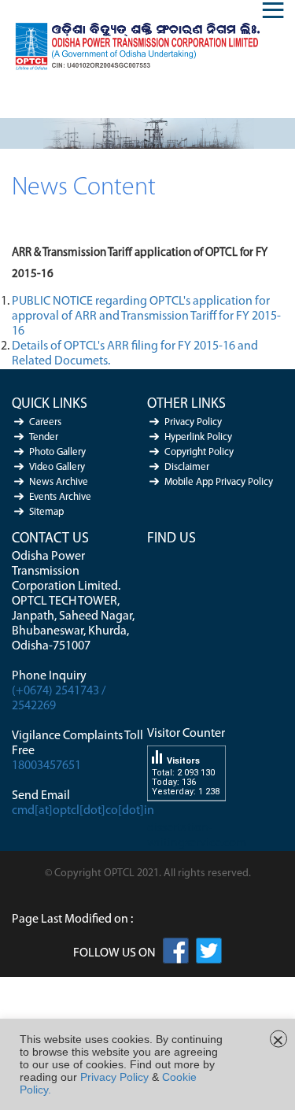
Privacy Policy (193, 422)
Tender (43, 437)
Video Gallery (57, 467)
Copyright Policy (199, 452)
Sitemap (46, 512)
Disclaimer (186, 467)
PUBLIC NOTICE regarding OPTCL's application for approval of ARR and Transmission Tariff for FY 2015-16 (146, 316)
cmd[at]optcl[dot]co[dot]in (83, 811)
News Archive (58, 482)
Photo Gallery (57, 452)
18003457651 (46, 766)
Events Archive (60, 497)
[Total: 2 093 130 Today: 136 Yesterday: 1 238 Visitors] (186, 813)
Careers (45, 422)
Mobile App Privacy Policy (218, 482)
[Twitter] (209, 953)
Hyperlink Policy (198, 437)
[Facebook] (176, 953)
